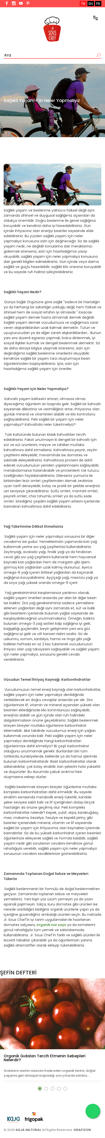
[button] (40, 1089)
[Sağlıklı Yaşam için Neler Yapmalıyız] (52, 184)
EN (91, 3)
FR (98, 3)
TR (83, 3)
